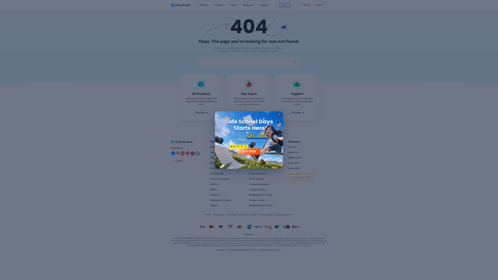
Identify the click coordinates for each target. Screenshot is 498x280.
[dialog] (249, 140)
